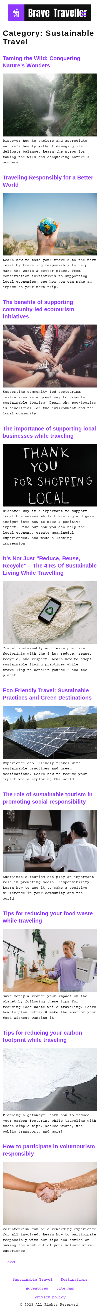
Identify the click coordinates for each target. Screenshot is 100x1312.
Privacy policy (50, 1297)
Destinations (74, 1280)
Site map (65, 1288)
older (9, 1262)
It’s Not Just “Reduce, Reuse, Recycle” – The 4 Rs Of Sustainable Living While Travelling (50, 565)
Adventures (37, 1288)
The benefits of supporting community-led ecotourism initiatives (38, 309)
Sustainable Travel (32, 1280)
